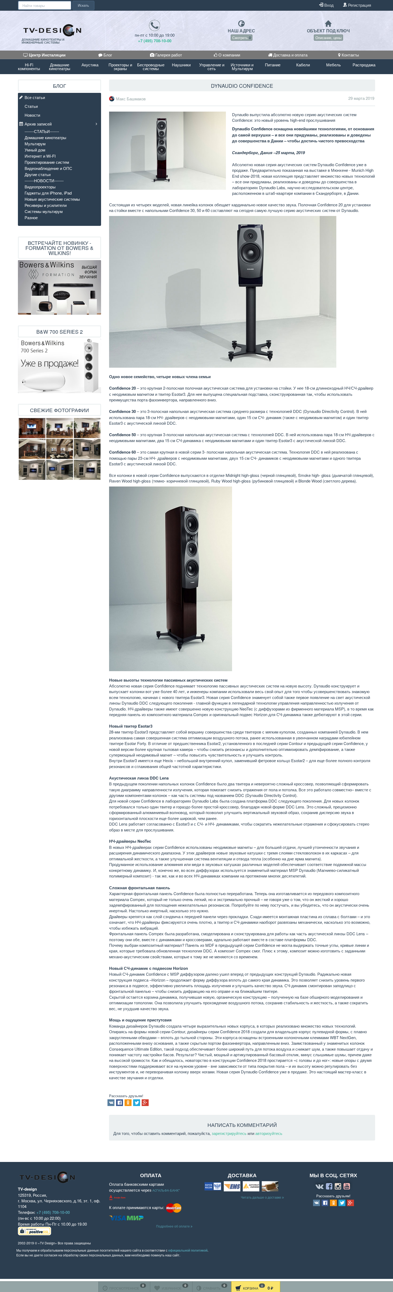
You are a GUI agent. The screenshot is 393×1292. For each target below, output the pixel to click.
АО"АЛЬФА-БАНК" (166, 1190)
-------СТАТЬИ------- (42, 131)
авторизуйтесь (268, 1133)
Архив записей (38, 124)
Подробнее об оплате (173, 1226)
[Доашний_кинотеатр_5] (32, 428)
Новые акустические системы (52, 199)
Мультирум (35, 143)
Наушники (181, 64)
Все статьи (35, 97)
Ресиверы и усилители (46, 205)
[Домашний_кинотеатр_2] (59, 449)
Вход (328, 5)
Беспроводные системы (150, 66)
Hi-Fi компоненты (29, 66)
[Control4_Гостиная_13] (32, 470)
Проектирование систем (47, 162)
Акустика (90, 64)
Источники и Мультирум (242, 66)
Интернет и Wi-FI (40, 156)
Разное (31, 217)
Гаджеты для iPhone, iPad (48, 193)
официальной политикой (187, 1250)
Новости (32, 115)
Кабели (303, 64)
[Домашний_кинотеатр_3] (59, 428)
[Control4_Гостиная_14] (87, 449)
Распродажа (364, 64)
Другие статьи (38, 174)
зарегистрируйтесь (229, 1133)
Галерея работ (168, 55)
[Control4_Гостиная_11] (59, 470)
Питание (272, 64)
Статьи (31, 106)
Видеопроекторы (40, 186)
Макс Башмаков (131, 98)
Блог (107, 55)
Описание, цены (328, 37)
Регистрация (359, 5)
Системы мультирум (44, 211)
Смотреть (240, 37)
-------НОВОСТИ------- (44, 180)
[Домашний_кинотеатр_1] (32, 449)
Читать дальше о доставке (261, 1197)
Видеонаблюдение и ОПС (48, 168)
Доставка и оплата (289, 55)
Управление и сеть (211, 66)
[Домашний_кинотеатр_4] (87, 428)
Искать (83, 5)
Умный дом (35, 150)
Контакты (350, 55)
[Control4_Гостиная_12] (87, 470)
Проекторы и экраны (120, 66)
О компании (228, 55)
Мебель (333, 64)
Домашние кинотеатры (59, 66)
